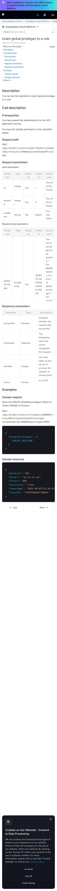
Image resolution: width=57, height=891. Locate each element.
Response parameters (14, 67)
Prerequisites (10, 56)
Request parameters (13, 63)
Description (8, 49)
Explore (11, 8)
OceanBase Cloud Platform (37, 21)
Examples (7, 70)
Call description (10, 53)
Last (15, 507)
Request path (10, 60)
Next (42, 507)
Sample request (11, 74)
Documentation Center (12, 21)
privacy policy (36, 861)
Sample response (12, 77)
